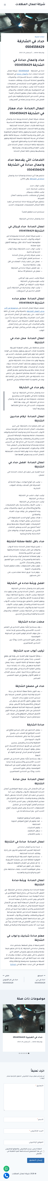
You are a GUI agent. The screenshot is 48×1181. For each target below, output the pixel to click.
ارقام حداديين (18, 416)
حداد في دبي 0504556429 (40, 979)
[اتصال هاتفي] (6, 1176)
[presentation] (24, 1018)
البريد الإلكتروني (36, 1131)
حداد (17, 338)
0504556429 (23, 65)
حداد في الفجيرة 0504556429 (27, 1037)
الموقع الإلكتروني (36, 1142)
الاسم (40, 1120)
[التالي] (6, 1028)
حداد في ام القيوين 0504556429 (10, 979)
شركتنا (13, 965)
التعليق (39, 1086)
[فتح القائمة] (5, 4)
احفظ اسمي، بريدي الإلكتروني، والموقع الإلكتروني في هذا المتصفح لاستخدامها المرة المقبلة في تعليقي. (23, 1151)
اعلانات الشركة (39, 37)
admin (36, 53)
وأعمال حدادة (22, 74)
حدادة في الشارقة (36, 179)
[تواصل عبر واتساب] (6, 1169)
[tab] (28, 1053)
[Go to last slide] (41, 1028)
